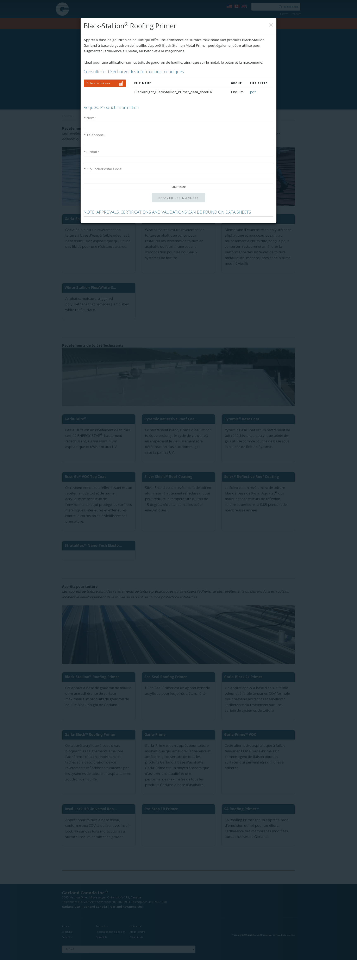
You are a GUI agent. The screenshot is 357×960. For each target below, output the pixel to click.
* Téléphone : (94, 134)
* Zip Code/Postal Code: (103, 169)
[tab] (105, 83)
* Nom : (90, 118)
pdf (253, 91)
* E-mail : (91, 151)
